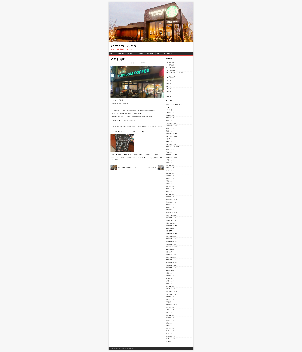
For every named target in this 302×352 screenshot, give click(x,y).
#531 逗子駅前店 (170, 65)
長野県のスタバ (170, 320)
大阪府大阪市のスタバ (171, 154)
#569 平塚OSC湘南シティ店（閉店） (175, 73)
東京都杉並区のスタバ (171, 241)
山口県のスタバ (170, 170)
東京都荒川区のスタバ (171, 262)
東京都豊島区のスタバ (171, 268)
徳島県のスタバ (170, 191)
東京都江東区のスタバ (171, 249)
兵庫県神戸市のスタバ (171, 123)
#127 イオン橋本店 (170, 67)
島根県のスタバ (170, 186)
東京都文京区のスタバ (171, 236)
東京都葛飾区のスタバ (171, 265)
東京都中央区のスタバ (171, 215)
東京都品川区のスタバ (171, 228)
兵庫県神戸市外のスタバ (172, 125)
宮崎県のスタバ (170, 165)
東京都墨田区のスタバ (171, 231)
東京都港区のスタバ (171, 254)
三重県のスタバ (170, 112)
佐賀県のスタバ (170, 118)
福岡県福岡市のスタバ (171, 302)
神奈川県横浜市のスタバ (144, 63)
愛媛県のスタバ (170, 194)
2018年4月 (168, 86)
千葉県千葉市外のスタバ (172, 136)
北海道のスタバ (170, 128)
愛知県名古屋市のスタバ (172, 199)
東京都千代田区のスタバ (172, 223)
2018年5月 (168, 83)
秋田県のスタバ (170, 310)
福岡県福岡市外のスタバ (172, 304)
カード (158, 53)
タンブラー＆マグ (168, 53)
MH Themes (131, 348)
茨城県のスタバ (170, 315)
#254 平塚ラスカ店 (170, 70)
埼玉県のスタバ (170, 141)
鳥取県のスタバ (170, 333)
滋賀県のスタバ (170, 281)
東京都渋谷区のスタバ (171, 252)
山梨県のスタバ (170, 175)
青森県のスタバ (170, 323)
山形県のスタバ (170, 173)
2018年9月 (168, 81)
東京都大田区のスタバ (171, 233)
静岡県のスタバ (170, 325)
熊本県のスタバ (170, 283)
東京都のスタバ (170, 207)
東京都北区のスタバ (171, 220)
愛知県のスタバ (170, 196)
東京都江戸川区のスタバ (172, 246)
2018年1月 (168, 94)
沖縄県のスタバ (170, 275)
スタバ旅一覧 (139, 53)
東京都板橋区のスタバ (171, 244)
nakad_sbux (124, 63)
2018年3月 (168, 88)
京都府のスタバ (170, 115)
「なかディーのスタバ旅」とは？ (125, 53)
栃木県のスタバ (170, 273)
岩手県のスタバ (170, 183)
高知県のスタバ (170, 331)
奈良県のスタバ (170, 160)
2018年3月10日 (116, 63)
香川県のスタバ (170, 328)
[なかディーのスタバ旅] (151, 41)
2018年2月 (168, 91)
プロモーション (150, 53)
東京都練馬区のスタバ (171, 260)
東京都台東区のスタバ (171, 225)
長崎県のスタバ (170, 317)
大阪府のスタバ (170, 152)
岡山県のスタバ (170, 181)
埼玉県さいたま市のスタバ (172, 144)
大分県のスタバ (170, 149)
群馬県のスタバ (170, 312)
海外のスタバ (169, 278)
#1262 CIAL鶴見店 (170, 62)
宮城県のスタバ (170, 162)
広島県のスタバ (170, 189)
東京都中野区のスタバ (171, 217)
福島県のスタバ (170, 307)
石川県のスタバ (170, 286)
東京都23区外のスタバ (171, 210)
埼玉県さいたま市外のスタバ (173, 147)
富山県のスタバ (170, 168)
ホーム (111, 53)
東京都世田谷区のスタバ (172, 212)
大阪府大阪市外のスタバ (172, 157)
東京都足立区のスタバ (171, 270)
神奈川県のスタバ (134, 63)
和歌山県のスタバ (170, 139)
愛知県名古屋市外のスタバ (172, 202)
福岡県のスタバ (170, 299)
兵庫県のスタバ (170, 120)
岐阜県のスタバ (170, 178)
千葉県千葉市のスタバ (171, 133)
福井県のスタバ (170, 296)
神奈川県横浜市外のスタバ (172, 294)
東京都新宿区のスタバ (171, 239)
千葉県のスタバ (170, 131)
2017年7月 (168, 96)
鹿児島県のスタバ (170, 336)
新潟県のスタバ (170, 204)
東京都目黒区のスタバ (171, 257)
